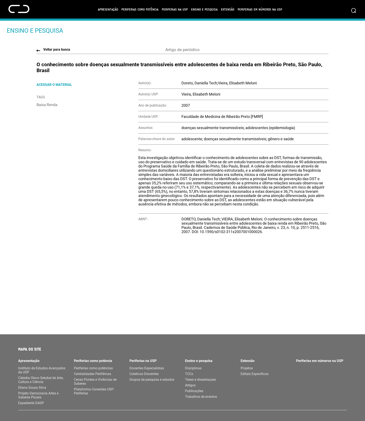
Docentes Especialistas (146, 368)
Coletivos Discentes (144, 374)
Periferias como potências (93, 368)
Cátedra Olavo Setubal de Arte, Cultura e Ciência (40, 380)
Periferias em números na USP (260, 9)
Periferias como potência (139, 9)
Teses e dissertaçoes (200, 380)
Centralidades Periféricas (92, 374)
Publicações (194, 391)
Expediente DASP (31, 403)
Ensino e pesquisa (204, 9)
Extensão (227, 9)
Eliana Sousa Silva (32, 388)
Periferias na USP (175, 9)
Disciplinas (193, 368)
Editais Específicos (254, 374)
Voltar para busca (56, 49)
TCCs (189, 374)
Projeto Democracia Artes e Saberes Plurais (38, 395)
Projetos (247, 368)
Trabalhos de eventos (201, 397)
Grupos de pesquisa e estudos (151, 380)
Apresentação (108, 9)
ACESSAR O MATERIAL (54, 85)
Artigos (190, 385)
